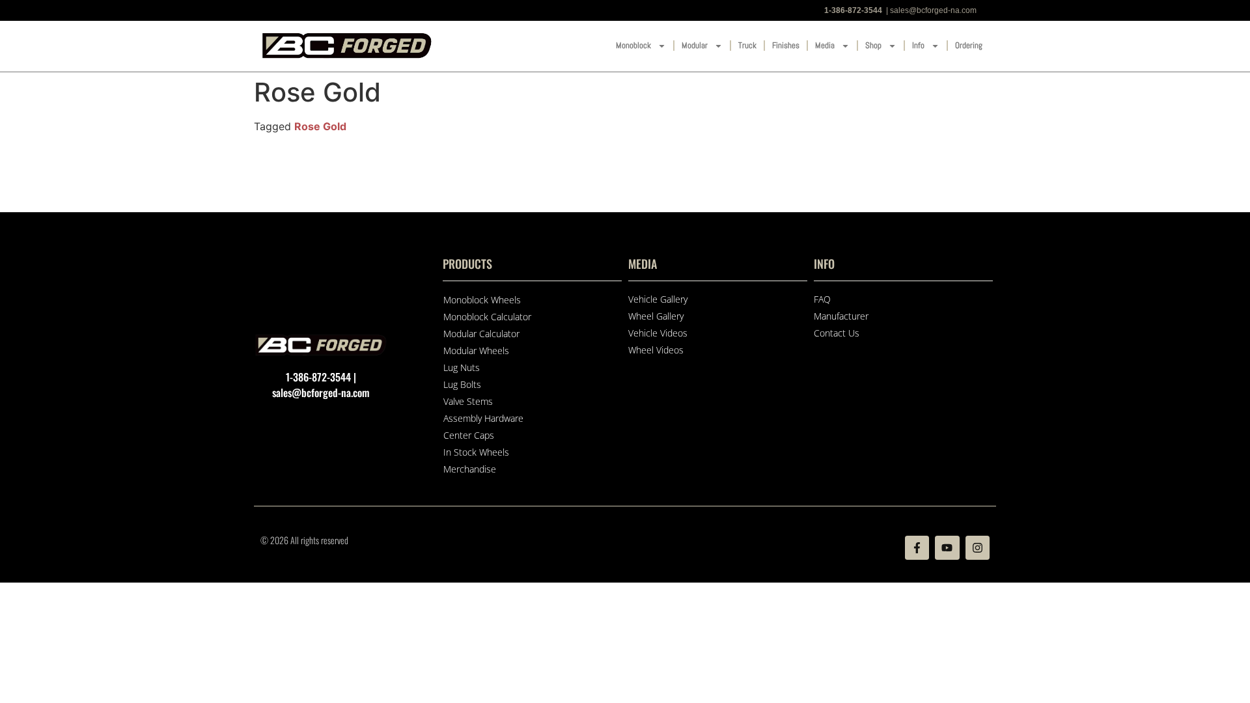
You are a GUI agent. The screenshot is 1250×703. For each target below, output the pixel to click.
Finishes (785, 45)
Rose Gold (320, 126)
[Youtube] (947, 548)
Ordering (968, 45)
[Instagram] (977, 548)
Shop (873, 45)
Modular (695, 45)
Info (918, 45)
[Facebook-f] (917, 548)
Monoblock (633, 45)
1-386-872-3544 (853, 10)
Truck (747, 45)
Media (825, 45)
